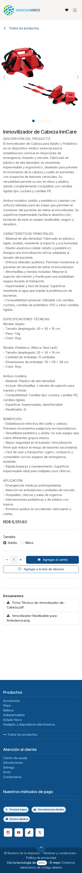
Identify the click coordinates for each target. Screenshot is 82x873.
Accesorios (11, 701)
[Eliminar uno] (6, 560)
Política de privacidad (41, 857)
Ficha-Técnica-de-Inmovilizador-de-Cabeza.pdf (36, 605)
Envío (7, 772)
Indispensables (14, 715)
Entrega (8, 767)
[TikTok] (29, 832)
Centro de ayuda (15, 758)
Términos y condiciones (59, 853)
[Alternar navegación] (75, 10)
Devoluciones (13, 763)
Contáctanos (12, 777)
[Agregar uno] (20, 560)
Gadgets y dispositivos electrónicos (29, 724)
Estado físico (12, 720)
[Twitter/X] (40, 832)
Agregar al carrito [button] (55, 560)
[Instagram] (8, 832)
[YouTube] (19, 832)
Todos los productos (21, 734)
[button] (4, 76)
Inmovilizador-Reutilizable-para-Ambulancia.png (32, 618)
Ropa (7, 705)
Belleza (8, 710)
